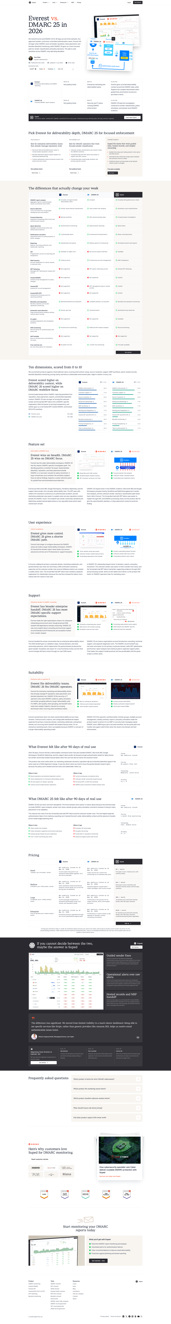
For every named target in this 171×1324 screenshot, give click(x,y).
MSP (72, 2)
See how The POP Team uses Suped (112, 1176)
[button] (112, 19)
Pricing (79, 2)
